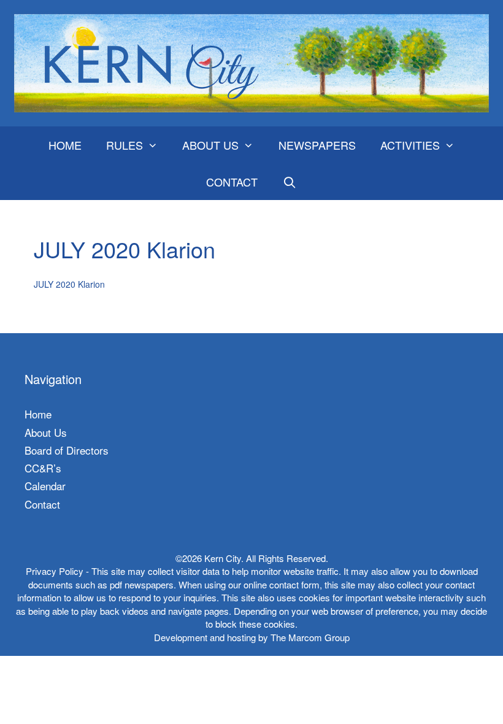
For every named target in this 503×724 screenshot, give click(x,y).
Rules (124, 145)
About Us (210, 145)
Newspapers (317, 145)
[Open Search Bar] (289, 181)
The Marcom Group (310, 637)
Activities (410, 145)
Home (65, 145)
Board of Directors (67, 450)
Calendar (45, 485)
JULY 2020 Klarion (69, 284)
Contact (232, 182)
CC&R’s (43, 468)
